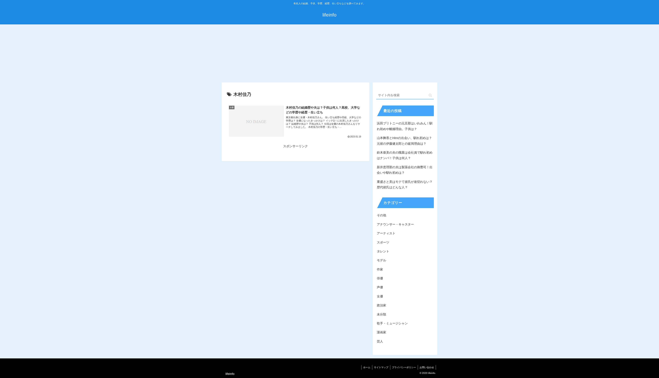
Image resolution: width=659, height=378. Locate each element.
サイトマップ (381, 367)
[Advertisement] (329, 53)
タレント (383, 251)
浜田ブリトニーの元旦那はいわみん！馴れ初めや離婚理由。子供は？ (404, 126)
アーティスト (386, 233)
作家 (380, 269)
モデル (381, 260)
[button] (430, 95)
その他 (381, 215)
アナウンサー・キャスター (395, 224)
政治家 (381, 305)
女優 (380, 296)
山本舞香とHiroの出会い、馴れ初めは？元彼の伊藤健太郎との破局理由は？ (404, 140)
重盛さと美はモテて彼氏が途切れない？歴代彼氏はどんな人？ (404, 184)
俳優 (380, 278)
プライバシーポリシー (404, 367)
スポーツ (383, 242)
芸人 (380, 341)
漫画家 (381, 332)
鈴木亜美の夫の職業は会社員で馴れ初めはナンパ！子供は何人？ (404, 155)
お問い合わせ (427, 367)
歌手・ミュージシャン (392, 323)
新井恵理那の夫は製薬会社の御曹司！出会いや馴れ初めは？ (404, 169)
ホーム (366, 367)
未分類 (381, 314)
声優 (380, 287)
